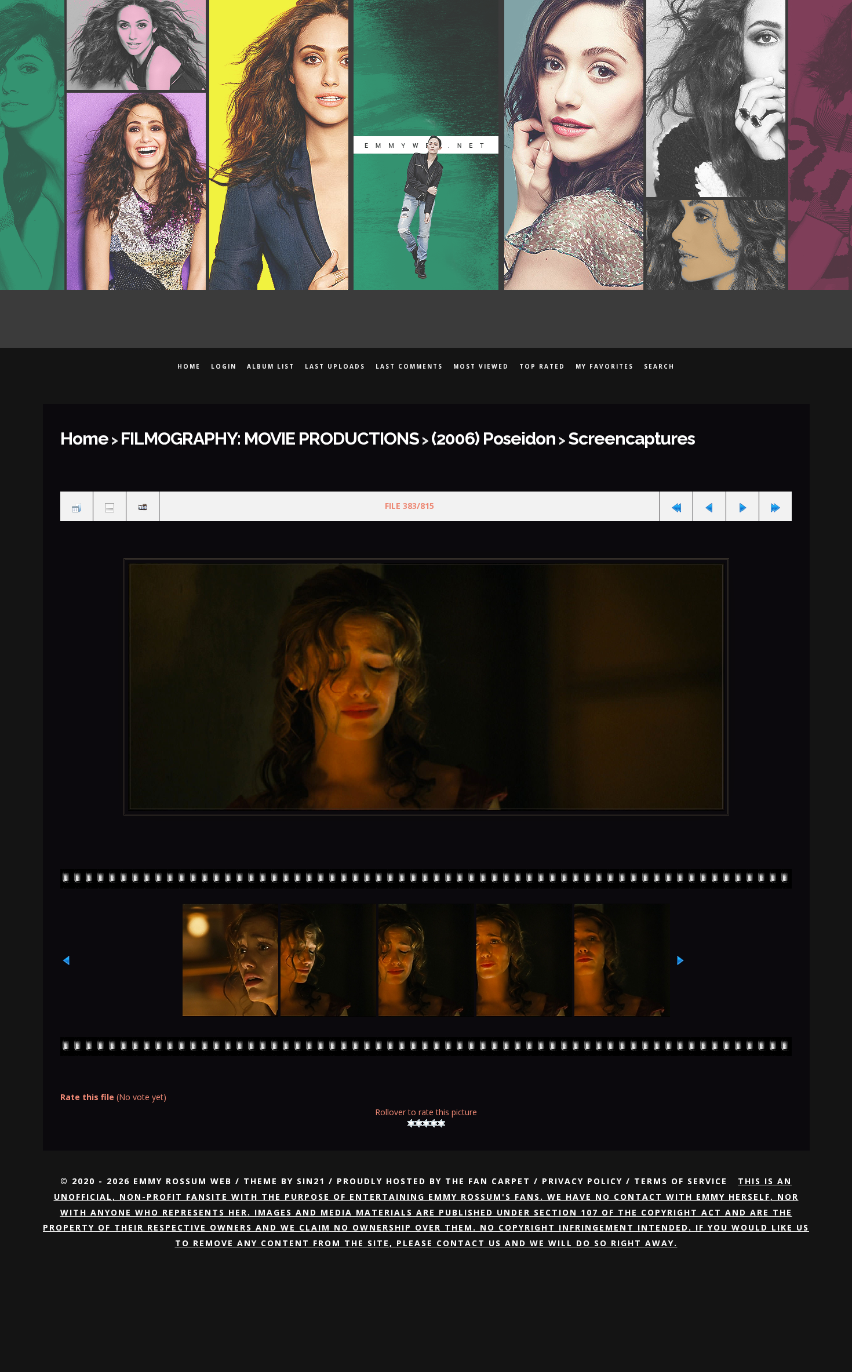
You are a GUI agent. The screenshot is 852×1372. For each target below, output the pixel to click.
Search (659, 366)
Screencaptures (520, 435)
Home (189, 366)
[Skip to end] (775, 498)
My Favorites (604, 366)
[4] (434, 1111)
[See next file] (742, 498)
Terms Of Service (680, 1168)
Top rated (542, 366)
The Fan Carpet (487, 1168)
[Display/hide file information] (109, 498)
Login (223, 366)
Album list (270, 366)
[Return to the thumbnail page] (76, 498)
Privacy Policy (582, 1168)
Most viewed (481, 366)
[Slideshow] (142, 498)
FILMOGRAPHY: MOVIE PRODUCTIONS (230, 435)
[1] (411, 1111)
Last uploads (335, 366)
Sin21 (311, 1168)
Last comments (409, 366)
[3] (426, 1111)
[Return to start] (676, 498)
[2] (419, 1111)
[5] (441, 1111)
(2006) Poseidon (410, 435)
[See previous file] (709, 498)
